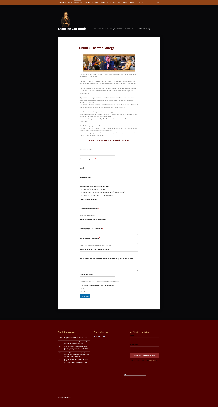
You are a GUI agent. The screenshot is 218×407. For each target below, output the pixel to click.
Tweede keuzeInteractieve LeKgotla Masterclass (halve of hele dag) (104, 192)
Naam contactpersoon (88, 159)
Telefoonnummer (85, 177)
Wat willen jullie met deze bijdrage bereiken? (95, 249)
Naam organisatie (86, 150)
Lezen (85, 2)
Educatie (102, 2)
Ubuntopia (113, 2)
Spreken (76, 2)
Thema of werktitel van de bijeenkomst (93, 219)
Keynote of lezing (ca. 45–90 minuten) (94, 189)
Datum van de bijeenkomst (89, 199)
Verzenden (85, 296)
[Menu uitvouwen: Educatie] (107, 2)
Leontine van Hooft (72, 29)
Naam (132, 335)
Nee (84, 291)
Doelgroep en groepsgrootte (90, 238)
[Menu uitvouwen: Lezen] (89, 2)
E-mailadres (134, 344)
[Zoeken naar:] (149, 2)
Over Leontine (62, 2)
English (125, 2)
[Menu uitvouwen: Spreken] (81, 2)
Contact (132, 2)
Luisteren (95, 2)
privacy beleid (152, 360)
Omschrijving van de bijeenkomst (91, 229)
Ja (83, 288)
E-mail (82, 168)
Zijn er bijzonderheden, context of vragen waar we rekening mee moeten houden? (106, 259)
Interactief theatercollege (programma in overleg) (98, 195)
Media (119, 2)
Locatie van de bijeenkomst (89, 208)
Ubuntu (70, 2)
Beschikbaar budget (87, 274)
